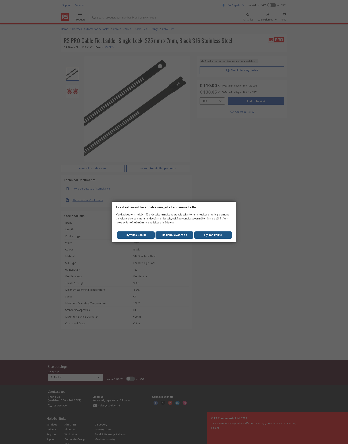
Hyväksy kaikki (136, 235)
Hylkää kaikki (213, 235)
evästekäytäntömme (135, 222)
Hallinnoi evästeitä (174, 235)
